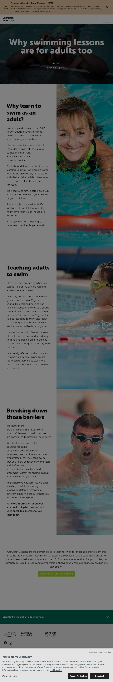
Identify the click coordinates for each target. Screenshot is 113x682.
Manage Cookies (9, 676)
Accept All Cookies (78, 676)
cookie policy (56, 670)
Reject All (99, 676)
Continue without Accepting (99, 652)
